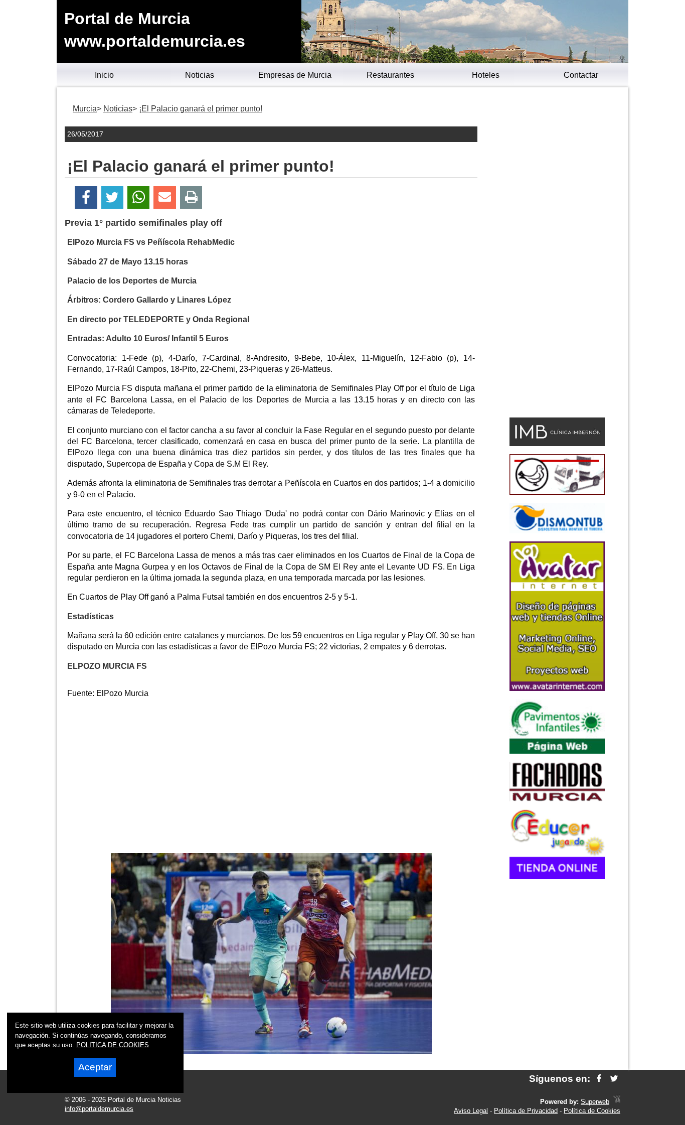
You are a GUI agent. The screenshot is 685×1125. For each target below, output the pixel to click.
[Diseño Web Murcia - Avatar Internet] (616, 1101)
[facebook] (599, 1078)
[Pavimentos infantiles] (557, 751)
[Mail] (164, 197)
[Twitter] (112, 197)
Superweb (595, 1101)
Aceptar (95, 1067)
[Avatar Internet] (557, 688)
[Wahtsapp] (138, 197)
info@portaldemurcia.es (99, 1108)
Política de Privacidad (526, 1110)
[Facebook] (86, 197)
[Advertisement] (271, 778)
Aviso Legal (471, 1110)
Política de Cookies (592, 1110)
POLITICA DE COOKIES (112, 1045)
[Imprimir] (191, 197)
